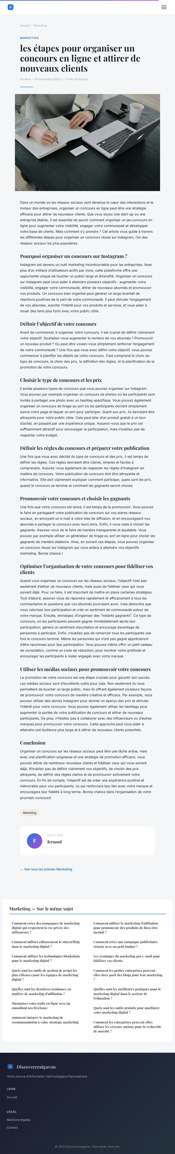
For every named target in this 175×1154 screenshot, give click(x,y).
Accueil (25, 25)
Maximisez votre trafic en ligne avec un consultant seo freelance (41, 1005)
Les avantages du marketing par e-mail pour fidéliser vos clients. (126, 958)
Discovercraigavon (36, 1067)
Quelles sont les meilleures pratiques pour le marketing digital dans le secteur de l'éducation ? (127, 993)
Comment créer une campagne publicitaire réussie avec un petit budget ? (125, 944)
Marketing (40, 25)
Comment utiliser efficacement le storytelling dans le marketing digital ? (46, 944)
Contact (12, 1127)
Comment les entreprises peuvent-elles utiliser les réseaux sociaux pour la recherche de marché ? (127, 1026)
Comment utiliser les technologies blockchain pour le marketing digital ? (46, 958)
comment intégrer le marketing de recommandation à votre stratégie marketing (45, 1019)
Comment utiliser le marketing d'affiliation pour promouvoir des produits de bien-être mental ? (125, 928)
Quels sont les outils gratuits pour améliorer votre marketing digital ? (126, 1010)
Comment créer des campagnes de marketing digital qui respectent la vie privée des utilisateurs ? (46, 928)
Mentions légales (18, 1120)
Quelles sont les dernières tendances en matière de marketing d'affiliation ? (41, 991)
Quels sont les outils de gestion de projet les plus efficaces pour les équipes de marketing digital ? (45, 975)
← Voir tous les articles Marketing (46, 869)
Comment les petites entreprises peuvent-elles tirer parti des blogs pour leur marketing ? (127, 975)
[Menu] (164, 7)
